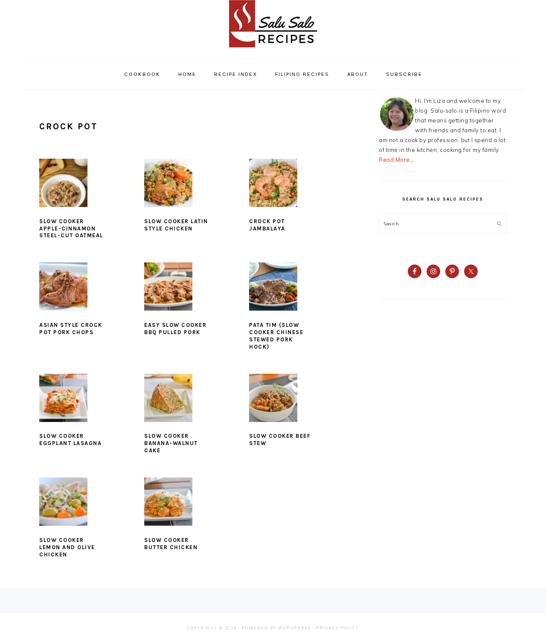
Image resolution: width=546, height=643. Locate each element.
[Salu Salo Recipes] (273, 49)
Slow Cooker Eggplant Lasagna (70, 439)
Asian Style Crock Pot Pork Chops (70, 328)
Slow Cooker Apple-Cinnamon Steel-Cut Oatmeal (71, 228)
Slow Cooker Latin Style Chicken (176, 225)
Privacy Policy (337, 628)
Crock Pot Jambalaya (267, 225)
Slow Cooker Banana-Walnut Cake (171, 443)
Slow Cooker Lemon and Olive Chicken (67, 547)
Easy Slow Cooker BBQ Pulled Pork (175, 328)
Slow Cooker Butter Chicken (170, 543)
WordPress (294, 628)
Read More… (396, 159)
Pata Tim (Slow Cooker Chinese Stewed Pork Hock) (276, 336)
